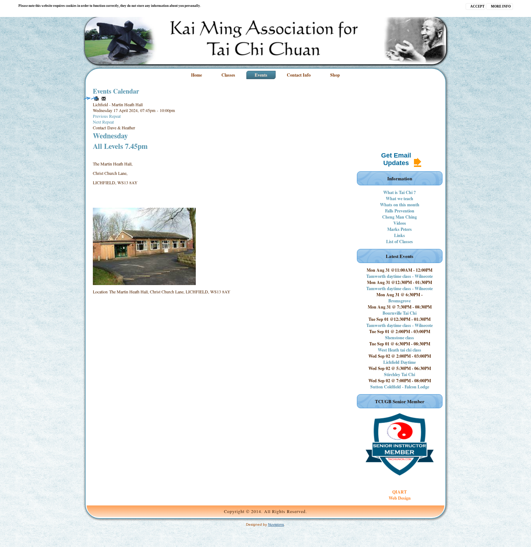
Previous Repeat (107, 116)
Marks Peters (399, 229)
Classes (228, 75)
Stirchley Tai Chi (399, 374)
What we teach (399, 198)
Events (261, 75)
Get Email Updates (396, 159)
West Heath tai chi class (399, 350)
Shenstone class (399, 338)
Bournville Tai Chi (399, 313)
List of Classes (399, 241)
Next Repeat (103, 122)
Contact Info (299, 75)
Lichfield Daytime (399, 362)
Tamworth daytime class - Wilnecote (399, 276)
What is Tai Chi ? (399, 192)
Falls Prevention (399, 211)
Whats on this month (399, 205)
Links (399, 235)
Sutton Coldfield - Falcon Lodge (399, 387)
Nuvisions (276, 524)
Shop (335, 75)
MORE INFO (501, 6)
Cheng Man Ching (399, 217)
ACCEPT (477, 6)
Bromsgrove (399, 301)
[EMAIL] (103, 99)
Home (196, 75)
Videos (399, 223)
